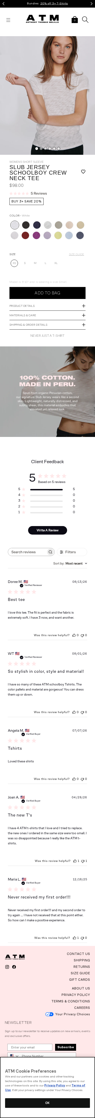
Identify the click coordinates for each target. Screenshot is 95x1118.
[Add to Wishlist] (80, 173)
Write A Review (48, 530)
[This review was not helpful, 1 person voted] (82, 861)
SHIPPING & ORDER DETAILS (28, 324)
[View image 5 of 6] (54, 148)
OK (47, 1103)
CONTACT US (78, 954)
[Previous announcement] (3, 3)
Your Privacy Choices (72, 1014)
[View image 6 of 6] (58, 148)
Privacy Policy (54, 1085)
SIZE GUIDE (76, 254)
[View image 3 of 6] (45, 148)
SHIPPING (82, 960)
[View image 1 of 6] (36, 148)
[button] (74, 20)
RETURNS (82, 967)
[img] (47, 95)
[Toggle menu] (8, 20)
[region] (47, 1087)
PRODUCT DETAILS (22, 305)
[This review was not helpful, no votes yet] (82, 635)
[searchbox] (27, 552)
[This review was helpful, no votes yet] (74, 635)
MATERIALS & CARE (22, 315)
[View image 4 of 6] (49, 148)
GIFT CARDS (79, 980)
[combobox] (70, 563)
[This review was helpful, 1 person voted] (75, 861)
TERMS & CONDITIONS (70, 1001)
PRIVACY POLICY (76, 995)
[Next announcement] (91, 3)
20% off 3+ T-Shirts (54, 3)
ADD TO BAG (47, 293)
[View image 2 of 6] (41, 148)
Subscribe (65, 1047)
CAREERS (82, 1008)
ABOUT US (81, 988)
